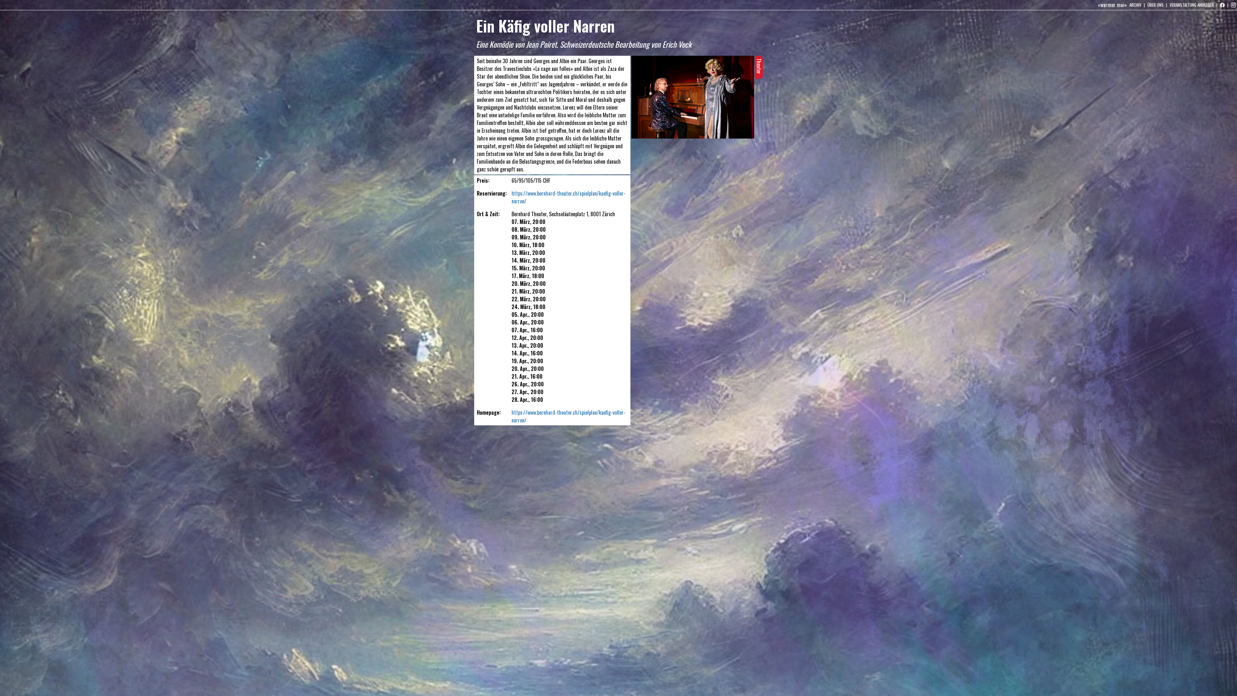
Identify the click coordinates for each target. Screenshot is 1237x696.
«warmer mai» (1112, 5)
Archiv (1135, 5)
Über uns (1155, 5)
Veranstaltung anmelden (1192, 5)
